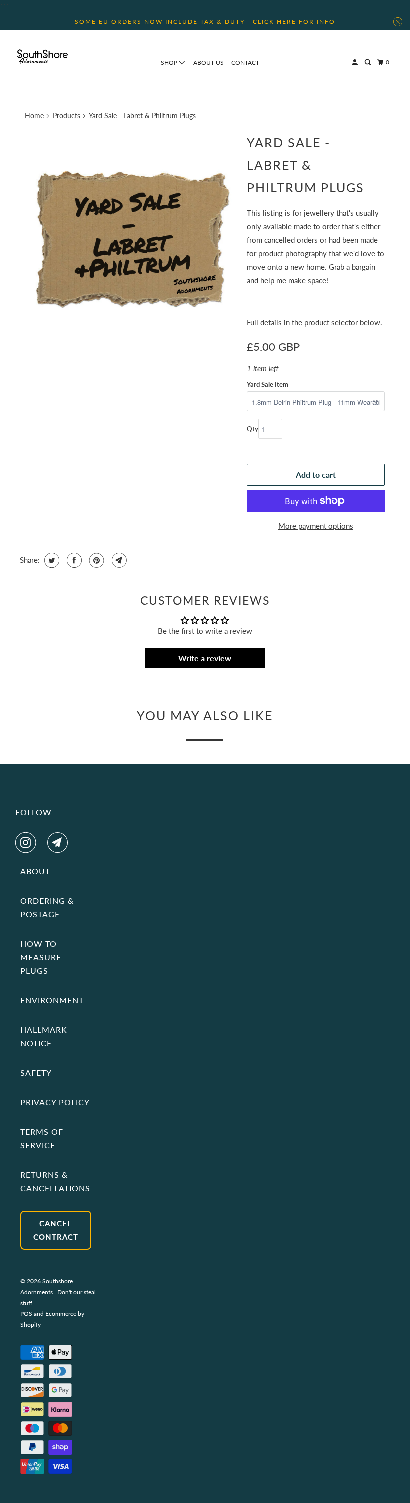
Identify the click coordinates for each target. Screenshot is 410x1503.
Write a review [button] (205, 658)
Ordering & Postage (47, 907)
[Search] (368, 62)
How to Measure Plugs (41, 957)
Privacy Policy (55, 1102)
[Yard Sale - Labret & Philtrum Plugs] (131, 235)
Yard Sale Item (267, 384)
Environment (52, 1000)
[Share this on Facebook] (73, 560)
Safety (36, 1072)
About (35, 871)
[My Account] (355, 62)
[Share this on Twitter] (51, 560)
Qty (252, 429)
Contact (246, 62)
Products (66, 115)
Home (34, 115)
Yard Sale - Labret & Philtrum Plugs (305, 165)
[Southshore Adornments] (43, 56)
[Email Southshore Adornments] (60, 842)
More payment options (316, 525)
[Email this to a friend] (118, 560)
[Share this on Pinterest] (95, 560)
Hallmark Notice (44, 1036)
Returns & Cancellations (55, 1181)
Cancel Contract (56, 1230)
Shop (170, 62)
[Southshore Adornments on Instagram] (28, 842)
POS (26, 1313)
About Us (209, 62)
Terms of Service (42, 1138)
